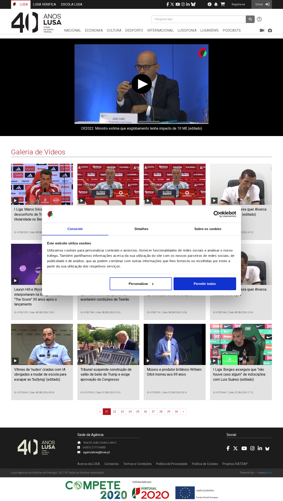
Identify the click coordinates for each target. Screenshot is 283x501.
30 (176, 411)
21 (106, 411)
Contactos (111, 464)
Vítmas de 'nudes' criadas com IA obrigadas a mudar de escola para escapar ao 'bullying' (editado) (40, 374)
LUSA (23, 4)
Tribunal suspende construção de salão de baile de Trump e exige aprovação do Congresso (106, 374)
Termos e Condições (137, 464)
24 (130, 411)
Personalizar (138, 284)
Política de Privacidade (171, 464)
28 (161, 411)
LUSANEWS (209, 30)
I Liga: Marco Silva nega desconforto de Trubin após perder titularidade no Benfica (41, 214)
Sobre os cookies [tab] (208, 228)
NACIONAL (72, 30)
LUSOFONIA (187, 30)
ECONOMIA (94, 30)
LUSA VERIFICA (44, 4)
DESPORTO (134, 30)
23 (122, 411)
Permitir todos (205, 284)
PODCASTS (232, 30)
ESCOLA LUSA (71, 4)
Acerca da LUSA (88, 464)
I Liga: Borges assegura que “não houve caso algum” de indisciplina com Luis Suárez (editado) (239, 374)
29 (168, 411)
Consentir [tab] (75, 228)
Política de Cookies (205, 464)
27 (153, 411)
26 (145, 411)
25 (137, 411)
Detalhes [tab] (141, 228)
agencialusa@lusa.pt (96, 452)
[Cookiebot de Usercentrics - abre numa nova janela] (216, 214)
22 (114, 411)
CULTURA (114, 30)
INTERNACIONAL (160, 30)
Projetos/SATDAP (235, 464)
